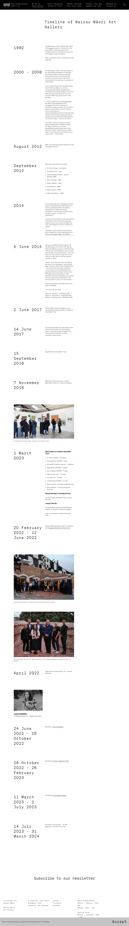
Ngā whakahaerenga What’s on (19, 5)
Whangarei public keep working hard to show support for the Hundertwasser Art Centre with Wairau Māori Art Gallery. (59, 232)
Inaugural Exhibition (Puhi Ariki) (59, 528)
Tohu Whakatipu (57, 727)
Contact (56, 900)
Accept (119, 921)
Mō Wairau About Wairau (37, 5)
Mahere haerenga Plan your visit (74, 5)
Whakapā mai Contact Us (111, 5)
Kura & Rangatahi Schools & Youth (55, 5)
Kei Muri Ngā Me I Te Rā (60, 761)
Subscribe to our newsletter (64, 878)
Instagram (57, 903)
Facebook (56, 905)
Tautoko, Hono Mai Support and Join (94, 5)
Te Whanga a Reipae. (59, 795)
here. (47, 515)
